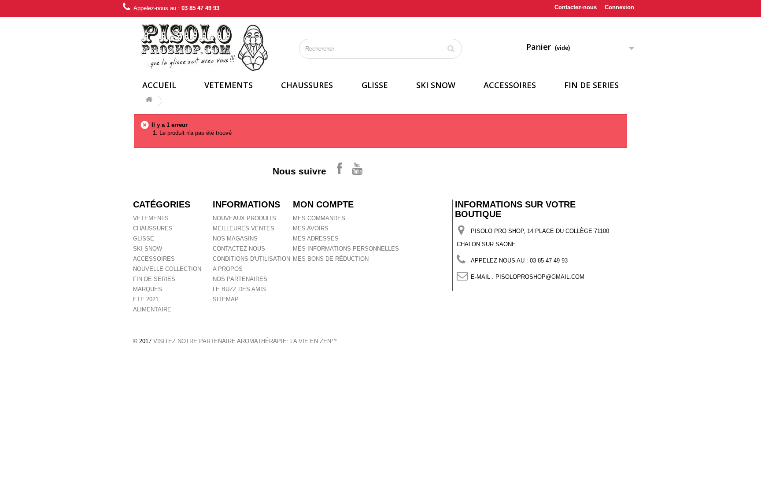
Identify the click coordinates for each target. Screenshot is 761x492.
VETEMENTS (228, 85)
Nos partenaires (240, 279)
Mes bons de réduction (331, 258)
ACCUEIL (159, 85)
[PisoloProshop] (204, 47)
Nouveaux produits (244, 218)
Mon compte (323, 204)
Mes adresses (316, 238)
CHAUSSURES (307, 85)
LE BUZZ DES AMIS (239, 289)
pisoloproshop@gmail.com (539, 277)
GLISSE (375, 85)
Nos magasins (235, 238)
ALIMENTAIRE (152, 309)
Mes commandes (319, 218)
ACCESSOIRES (510, 85)
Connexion (619, 7)
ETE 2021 (146, 299)
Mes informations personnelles (346, 248)
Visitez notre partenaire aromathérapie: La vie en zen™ (245, 341)
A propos (228, 269)
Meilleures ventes (243, 228)
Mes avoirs (311, 228)
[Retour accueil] (148, 101)
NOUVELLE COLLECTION (167, 269)
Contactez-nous (575, 7)
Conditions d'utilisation (251, 258)
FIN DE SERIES (591, 85)
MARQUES (147, 289)
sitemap (226, 299)
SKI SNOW (435, 85)
